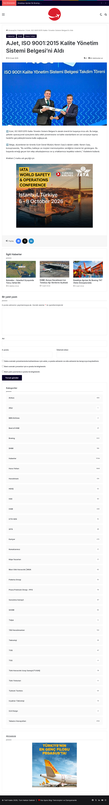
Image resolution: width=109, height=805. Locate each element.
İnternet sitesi (62, 350)
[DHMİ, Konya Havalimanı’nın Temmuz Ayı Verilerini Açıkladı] (54, 269)
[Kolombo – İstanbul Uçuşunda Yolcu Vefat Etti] (21, 269)
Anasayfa (12, 30)
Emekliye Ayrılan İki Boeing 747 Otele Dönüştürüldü (39, 3)
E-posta (5, 350)
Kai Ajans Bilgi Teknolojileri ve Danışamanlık (59, 800)
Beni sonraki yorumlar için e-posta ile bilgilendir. (25, 366)
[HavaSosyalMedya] (54, 14)
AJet (20, 36)
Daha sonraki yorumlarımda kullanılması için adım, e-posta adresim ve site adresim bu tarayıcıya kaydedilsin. (51, 361)
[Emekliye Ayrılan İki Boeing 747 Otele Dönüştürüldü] (88, 269)
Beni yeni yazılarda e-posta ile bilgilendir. (22, 372)
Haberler (21, 30)
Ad (3, 338)
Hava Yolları (30, 36)
